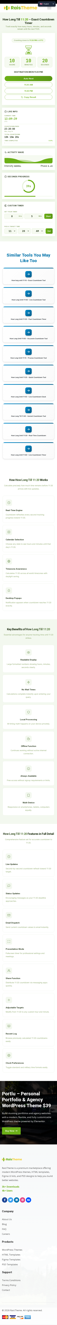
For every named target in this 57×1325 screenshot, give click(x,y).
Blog (4, 1224)
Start (48, 216)
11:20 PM (28, 91)
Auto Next (29, 78)
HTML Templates (11, 1254)
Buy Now (10, 1130)
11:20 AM (28, 84)
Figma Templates (11, 1259)
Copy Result (29, 97)
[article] (28, 509)
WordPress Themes (12, 1249)
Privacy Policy (9, 1285)
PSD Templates (10, 1264)
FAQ (4, 1229)
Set (49, 231)
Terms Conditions (11, 1280)
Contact (6, 1289)
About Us (7, 1219)
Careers (6, 1233)
